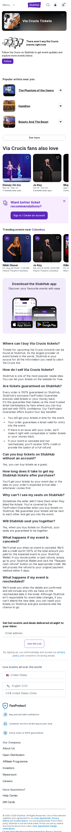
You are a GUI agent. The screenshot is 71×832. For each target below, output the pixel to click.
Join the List (34, 643)
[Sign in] (55, 5)
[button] (13, 5)
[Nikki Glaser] (17, 253)
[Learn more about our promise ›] (14, 705)
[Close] (64, 201)
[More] (63, 14)
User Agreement (42, 818)
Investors (8, 768)
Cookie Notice (21, 821)
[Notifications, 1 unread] (63, 5)
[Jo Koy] (47, 173)
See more (34, 137)
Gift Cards (9, 802)
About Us (9, 748)
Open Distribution (13, 755)
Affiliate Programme (15, 761)
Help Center (10, 795)
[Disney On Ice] (17, 173)
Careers (8, 781)
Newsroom (10, 774)
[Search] (48, 5)
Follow (7, 61)
